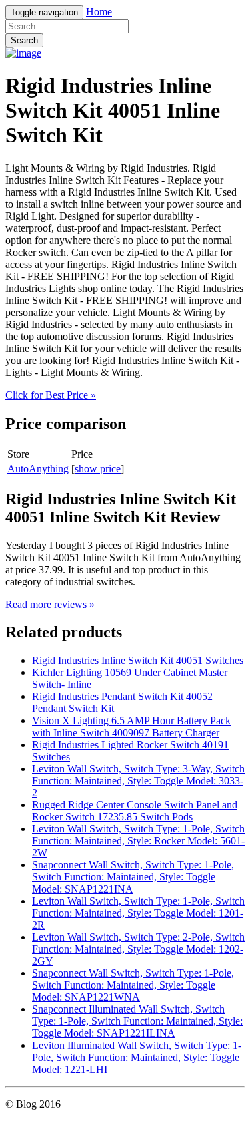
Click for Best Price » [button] (50, 395)
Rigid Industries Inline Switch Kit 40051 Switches (137, 660)
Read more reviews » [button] (50, 604)
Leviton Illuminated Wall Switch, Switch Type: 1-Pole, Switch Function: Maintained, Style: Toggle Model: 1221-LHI (136, 1057)
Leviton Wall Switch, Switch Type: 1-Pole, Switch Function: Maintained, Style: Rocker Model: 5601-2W (138, 840)
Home (99, 11)
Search (24, 40)
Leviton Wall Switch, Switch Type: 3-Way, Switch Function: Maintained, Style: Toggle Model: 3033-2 (138, 780)
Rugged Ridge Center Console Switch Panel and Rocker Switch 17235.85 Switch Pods (134, 810)
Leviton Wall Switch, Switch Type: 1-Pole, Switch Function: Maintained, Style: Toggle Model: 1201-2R (138, 913)
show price (98, 468)
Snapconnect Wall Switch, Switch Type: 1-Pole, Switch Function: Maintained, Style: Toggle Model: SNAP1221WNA (133, 985)
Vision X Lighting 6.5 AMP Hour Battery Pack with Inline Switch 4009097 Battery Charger (131, 726)
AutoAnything (38, 468)
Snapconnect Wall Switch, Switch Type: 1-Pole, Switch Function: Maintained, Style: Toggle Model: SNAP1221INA (133, 877)
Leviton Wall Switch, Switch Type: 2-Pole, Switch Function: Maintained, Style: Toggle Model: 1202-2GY (138, 949)
